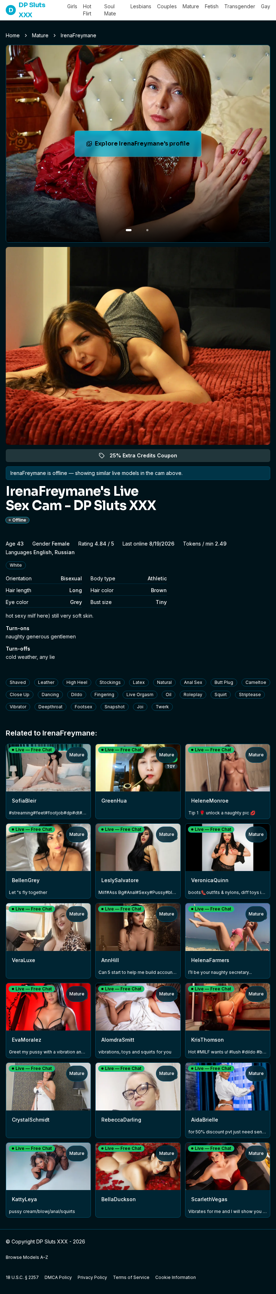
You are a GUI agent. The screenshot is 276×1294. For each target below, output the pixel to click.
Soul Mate (110, 9)
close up (19, 694)
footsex (83, 706)
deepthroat (50, 706)
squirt (221, 694)
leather (46, 682)
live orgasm (139, 694)
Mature (191, 6)
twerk (162, 706)
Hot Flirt (87, 9)
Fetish (211, 6)
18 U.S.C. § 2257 (22, 1277)
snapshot (115, 706)
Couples (167, 6)
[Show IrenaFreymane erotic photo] (129, 230)
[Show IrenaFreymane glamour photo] (147, 230)
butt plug (224, 682)
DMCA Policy (58, 1277)
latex (139, 682)
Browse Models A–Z (27, 1257)
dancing (50, 694)
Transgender (239, 6)
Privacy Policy (92, 1277)
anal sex (193, 682)
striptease (250, 694)
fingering (104, 694)
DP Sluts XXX (27, 10)
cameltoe (255, 682)
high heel (76, 682)
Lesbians (140, 6)
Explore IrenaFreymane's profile (144, 146)
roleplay (193, 694)
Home (13, 35)
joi (140, 706)
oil (168, 694)
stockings (110, 682)
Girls (72, 6)
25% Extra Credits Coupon (147, 457)
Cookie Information (175, 1277)
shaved (18, 682)
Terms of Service (131, 1277)
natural (164, 682)
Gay (265, 6)
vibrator (18, 706)
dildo (76, 694)
